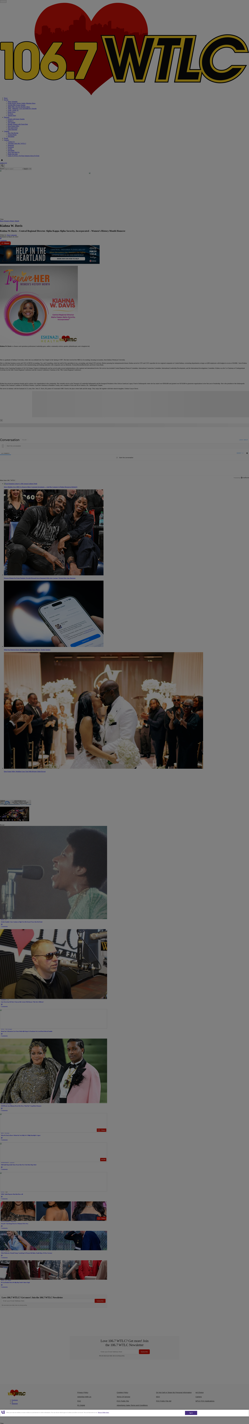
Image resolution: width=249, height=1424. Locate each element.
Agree (191, 1413)
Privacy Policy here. (103, 1412)
